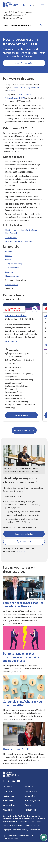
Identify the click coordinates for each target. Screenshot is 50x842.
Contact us (21, 551)
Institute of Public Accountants (18, 241)
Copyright (7, 830)
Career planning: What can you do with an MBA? (22, 703)
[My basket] (36, 5)
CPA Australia (11, 237)
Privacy (25, 830)
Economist (9, 272)
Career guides (26, 12)
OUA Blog (7, 791)
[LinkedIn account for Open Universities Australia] (13, 781)
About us (29, 786)
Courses (28, 805)
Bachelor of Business (15, 315)
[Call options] (25, 5)
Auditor (8, 255)
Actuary (8, 251)
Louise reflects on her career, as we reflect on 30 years (23, 604)
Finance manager (12, 276)
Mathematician (11, 284)
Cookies (37, 825)
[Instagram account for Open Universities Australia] (8, 781)
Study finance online (24, 63)
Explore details (21, 415)
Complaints (28, 825)
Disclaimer (17, 830)
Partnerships (8, 796)
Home (5, 12)
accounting (25, 87)
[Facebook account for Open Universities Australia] (3, 781)
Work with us (9, 805)
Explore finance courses (24, 430)
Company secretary (13, 263)
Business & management (13, 15)
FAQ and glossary (32, 800)
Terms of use (35, 830)
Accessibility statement (12, 825)
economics (36, 87)
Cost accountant (12, 267)
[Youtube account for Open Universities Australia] (18, 781)
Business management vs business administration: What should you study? (22, 657)
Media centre (31, 791)
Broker (8, 259)
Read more (9, 341)
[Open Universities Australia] (10, 6)
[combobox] (24, 25)
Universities (30, 796)
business (11, 90)
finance (16, 87)
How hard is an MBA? (16, 749)
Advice (14, 12)
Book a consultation (24, 534)
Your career (8, 800)
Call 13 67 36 (26, 541)
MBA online (8, 809)
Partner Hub (30, 809)
